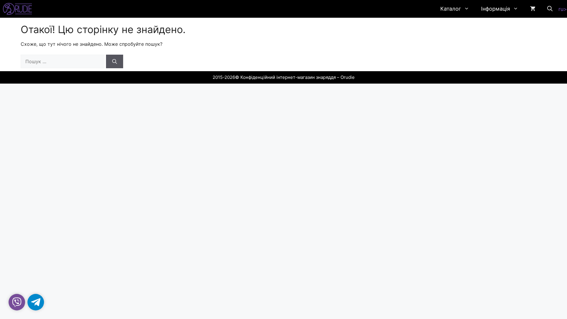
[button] (549, 9)
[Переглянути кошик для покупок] (532, 9)
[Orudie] (17, 9)
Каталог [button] (450, 9)
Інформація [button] (495, 9)
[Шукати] (114, 61)
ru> (562, 9)
